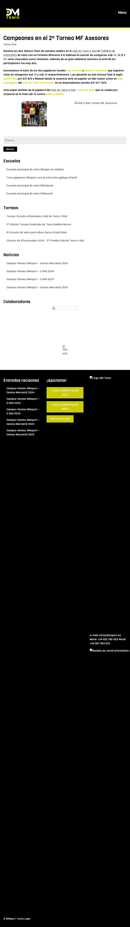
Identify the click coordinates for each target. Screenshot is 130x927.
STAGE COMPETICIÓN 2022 (65, 392)
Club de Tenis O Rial (84, 51)
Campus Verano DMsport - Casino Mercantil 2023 (37, 287)
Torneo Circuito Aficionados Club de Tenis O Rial (36, 216)
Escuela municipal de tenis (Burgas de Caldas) (35, 169)
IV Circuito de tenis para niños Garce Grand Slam (36, 232)
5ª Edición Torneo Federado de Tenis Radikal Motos (38, 224)
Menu (122, 12)
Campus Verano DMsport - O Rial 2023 (30, 279)
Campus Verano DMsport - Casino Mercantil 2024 (37, 263)
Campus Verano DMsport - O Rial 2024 (30, 271)
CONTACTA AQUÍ (60, 419)
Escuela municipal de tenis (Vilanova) (29, 193)
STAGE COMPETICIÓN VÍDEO (65, 407)
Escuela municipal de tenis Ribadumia (29, 185)
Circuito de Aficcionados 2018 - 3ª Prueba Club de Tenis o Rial (45, 240)
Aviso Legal (24, 918)
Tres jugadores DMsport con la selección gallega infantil (41, 177)
